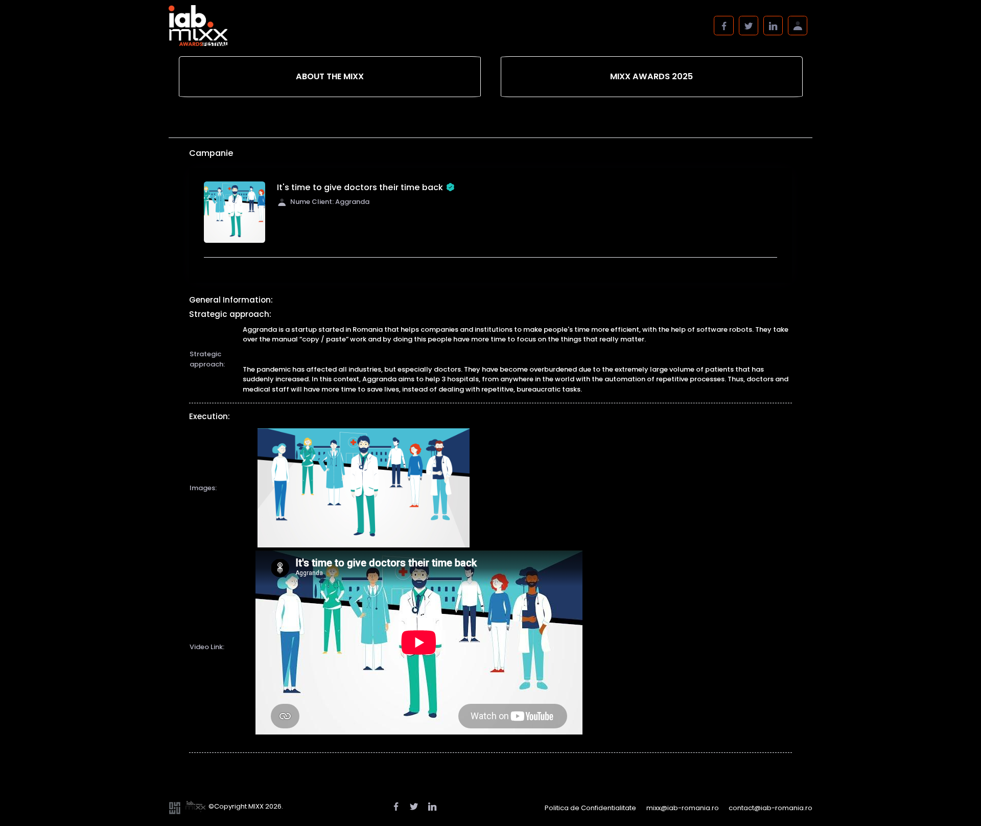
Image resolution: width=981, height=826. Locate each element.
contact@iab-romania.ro (770, 808)
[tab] (330, 77)
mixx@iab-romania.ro (682, 808)
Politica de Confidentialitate (590, 808)
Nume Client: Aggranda (329, 201)
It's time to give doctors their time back (360, 187)
